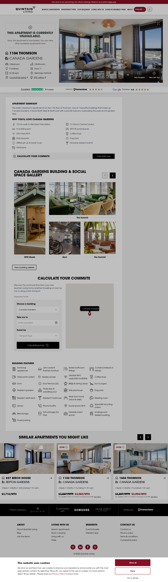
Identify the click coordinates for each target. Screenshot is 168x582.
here (43, 43)
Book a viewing (58, 533)
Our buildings (83, 9)
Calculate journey (36, 345)
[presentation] (105, 175)
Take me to (22, 317)
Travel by (21, 330)
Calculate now (104, 156)
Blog (19, 533)
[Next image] (127, 75)
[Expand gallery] (158, 23)
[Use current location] (56, 323)
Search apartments (51, 9)
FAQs (53, 540)
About (130, 9)
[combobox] (38, 323)
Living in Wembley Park (115, 9)
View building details (24, 267)
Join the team (23, 536)
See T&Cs (97, 497)
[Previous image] (64, 75)
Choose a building (26, 303)
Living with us (97, 9)
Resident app (92, 533)
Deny (132, 571)
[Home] (25, 9)
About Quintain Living (27, 529)
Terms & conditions (128, 536)
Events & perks (92, 529)
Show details (132, 578)
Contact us (125, 529)
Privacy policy (126, 533)
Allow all (132, 563)
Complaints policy (128, 540)
